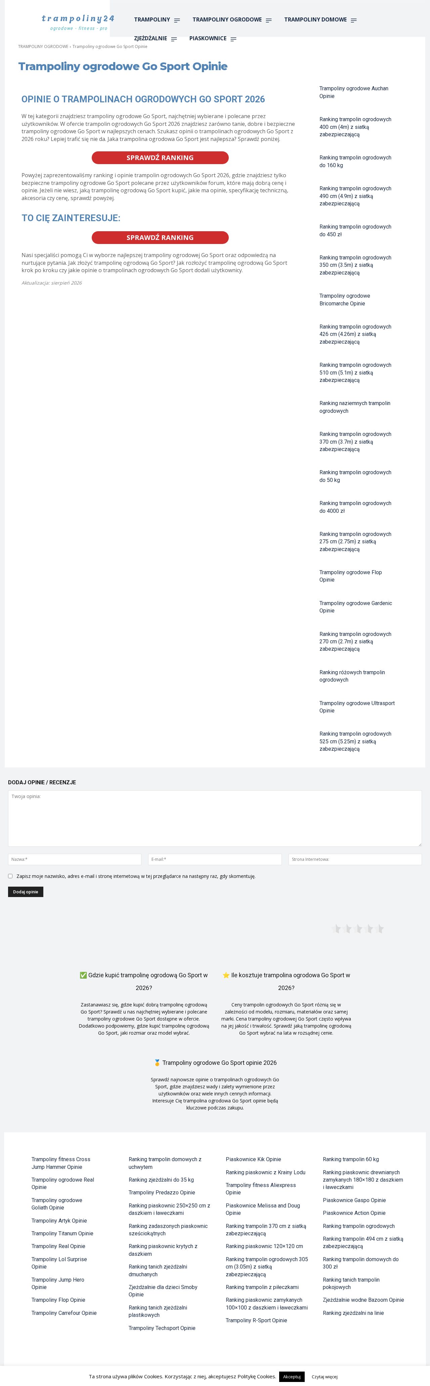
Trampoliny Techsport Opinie (162, 1328)
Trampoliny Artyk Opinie (59, 1221)
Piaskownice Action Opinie (354, 1213)
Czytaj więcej (325, 1377)
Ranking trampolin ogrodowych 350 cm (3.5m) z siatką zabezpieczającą (355, 265)
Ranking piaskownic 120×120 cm (264, 1246)
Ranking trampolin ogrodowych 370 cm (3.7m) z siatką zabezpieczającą (355, 441)
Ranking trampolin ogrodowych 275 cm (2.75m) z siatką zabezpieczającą (355, 541)
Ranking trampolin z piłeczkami (262, 1287)
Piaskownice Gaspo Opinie (354, 1200)
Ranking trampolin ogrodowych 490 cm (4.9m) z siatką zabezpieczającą (355, 196)
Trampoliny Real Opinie (58, 1246)
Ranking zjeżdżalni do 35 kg (161, 1180)
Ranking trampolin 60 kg (351, 1159)
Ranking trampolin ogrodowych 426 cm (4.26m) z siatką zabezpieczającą (355, 334)
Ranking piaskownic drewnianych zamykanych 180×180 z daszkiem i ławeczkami (363, 1180)
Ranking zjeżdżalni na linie (353, 1313)
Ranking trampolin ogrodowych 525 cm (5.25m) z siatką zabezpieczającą (355, 741)
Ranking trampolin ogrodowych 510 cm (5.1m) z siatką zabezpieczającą (355, 372)
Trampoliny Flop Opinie (58, 1300)
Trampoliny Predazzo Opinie (162, 1192)
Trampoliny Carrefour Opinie (64, 1313)
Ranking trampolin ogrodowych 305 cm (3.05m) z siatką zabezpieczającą (267, 1267)
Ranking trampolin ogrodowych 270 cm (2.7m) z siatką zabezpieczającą (355, 641)
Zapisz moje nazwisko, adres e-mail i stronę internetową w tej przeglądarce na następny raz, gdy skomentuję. (136, 876)
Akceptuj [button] (292, 1377)
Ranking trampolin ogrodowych (359, 1226)
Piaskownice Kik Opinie (253, 1159)
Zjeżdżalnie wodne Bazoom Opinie (363, 1300)
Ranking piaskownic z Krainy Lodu (265, 1172)
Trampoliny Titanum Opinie (62, 1233)
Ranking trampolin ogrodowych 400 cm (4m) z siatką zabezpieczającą (355, 127)
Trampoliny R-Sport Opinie (256, 1320)
